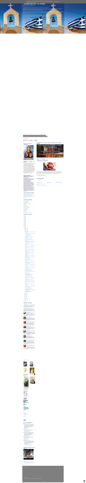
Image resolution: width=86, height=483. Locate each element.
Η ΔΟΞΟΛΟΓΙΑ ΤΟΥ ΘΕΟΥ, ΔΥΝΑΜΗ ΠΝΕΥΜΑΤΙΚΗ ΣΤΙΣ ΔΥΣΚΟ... (29, 270)
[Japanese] (33, 140)
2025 (24, 215)
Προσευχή (25, 211)
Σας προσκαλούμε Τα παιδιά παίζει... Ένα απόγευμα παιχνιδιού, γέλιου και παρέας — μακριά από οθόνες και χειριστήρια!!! (28, 430)
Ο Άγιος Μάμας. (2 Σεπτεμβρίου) (28, 288)
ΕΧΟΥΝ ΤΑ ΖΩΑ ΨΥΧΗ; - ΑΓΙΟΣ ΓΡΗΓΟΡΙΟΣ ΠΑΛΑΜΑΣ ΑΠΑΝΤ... (30, 233)
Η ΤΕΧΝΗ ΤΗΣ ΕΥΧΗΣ (27, 258)
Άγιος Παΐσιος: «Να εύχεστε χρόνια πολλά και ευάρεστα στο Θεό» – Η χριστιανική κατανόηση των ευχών (30, 340)
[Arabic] (35, 140)
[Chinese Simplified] (36, 140)
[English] (23, 140)
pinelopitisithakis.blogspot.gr (41, 175)
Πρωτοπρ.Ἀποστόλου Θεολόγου (27, 212)
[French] (24, 140)
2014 (24, 226)
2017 (24, 223)
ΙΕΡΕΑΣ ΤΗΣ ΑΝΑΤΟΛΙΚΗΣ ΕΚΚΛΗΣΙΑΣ (29, 432)
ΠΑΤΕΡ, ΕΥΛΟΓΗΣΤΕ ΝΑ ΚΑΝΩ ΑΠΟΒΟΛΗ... (30, 286)
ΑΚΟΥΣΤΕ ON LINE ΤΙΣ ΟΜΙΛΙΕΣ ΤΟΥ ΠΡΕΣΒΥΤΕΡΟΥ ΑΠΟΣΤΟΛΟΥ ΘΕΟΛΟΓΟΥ (33, 136)
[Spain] (27, 140)
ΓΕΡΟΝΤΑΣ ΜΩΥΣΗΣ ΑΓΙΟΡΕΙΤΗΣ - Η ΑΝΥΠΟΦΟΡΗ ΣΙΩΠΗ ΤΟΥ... (29, 274)
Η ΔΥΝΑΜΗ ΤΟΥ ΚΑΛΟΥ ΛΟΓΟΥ (28, 276)
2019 (24, 221)
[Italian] (28, 140)
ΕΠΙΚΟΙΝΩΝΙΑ (45, 136)
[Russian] (30, 140)
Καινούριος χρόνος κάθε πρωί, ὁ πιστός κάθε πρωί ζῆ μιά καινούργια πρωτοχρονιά (30, 312)
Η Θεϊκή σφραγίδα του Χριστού (28, 237)
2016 (24, 224)
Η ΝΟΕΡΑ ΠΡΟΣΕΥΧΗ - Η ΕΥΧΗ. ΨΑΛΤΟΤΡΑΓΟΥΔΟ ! (30, 326)
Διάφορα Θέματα (25, 206)
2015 (24, 225)
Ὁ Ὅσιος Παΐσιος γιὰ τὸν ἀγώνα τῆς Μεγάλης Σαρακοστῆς (30, 317)
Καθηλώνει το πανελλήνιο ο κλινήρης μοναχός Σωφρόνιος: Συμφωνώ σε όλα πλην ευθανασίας (30, 331)
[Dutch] (29, 140)
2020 (24, 220)
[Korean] (34, 140)
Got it (59, 1)
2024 (24, 216)
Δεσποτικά (25, 205)
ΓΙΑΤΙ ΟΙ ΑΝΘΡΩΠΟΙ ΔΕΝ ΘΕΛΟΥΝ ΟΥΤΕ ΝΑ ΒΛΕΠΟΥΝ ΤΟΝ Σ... (29, 263)
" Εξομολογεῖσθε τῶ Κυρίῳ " (34, 3)
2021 (24, 219)
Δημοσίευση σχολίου (39, 179)
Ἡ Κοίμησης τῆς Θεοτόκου (28, 287)
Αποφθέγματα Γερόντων (26, 203)
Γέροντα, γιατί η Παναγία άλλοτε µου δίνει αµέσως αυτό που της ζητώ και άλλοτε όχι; (30, 346)
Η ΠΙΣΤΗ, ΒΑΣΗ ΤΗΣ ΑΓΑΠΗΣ (28, 238)
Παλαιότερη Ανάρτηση (59, 182)
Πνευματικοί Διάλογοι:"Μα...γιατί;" (28, 275)
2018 (24, 222)
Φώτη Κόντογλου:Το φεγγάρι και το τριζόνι (29, 249)
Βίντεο (24, 204)
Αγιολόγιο (25, 202)
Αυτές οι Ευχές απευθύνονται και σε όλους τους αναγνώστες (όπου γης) (30, 321)
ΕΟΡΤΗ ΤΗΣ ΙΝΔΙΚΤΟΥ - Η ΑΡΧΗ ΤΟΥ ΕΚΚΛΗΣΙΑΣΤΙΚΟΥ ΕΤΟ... (29, 291)
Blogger (44, 481)
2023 (24, 217)
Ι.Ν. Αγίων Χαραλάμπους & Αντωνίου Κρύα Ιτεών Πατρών (28, 436)
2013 (24, 227)
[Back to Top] (84, 481)
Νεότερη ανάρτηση (39, 182)
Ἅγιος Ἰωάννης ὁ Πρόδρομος (27, 423)
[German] (26, 140)
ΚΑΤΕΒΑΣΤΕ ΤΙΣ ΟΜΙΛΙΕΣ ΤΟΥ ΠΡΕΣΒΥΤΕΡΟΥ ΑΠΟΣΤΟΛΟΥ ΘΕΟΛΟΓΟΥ (36, 135)
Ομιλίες (24, 210)
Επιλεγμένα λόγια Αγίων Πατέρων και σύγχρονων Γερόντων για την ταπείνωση (28, 308)
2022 (24, 218)
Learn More (56, 1)
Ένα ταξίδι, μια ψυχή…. (29, 335)
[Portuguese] (32, 140)
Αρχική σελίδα (25, 135)
